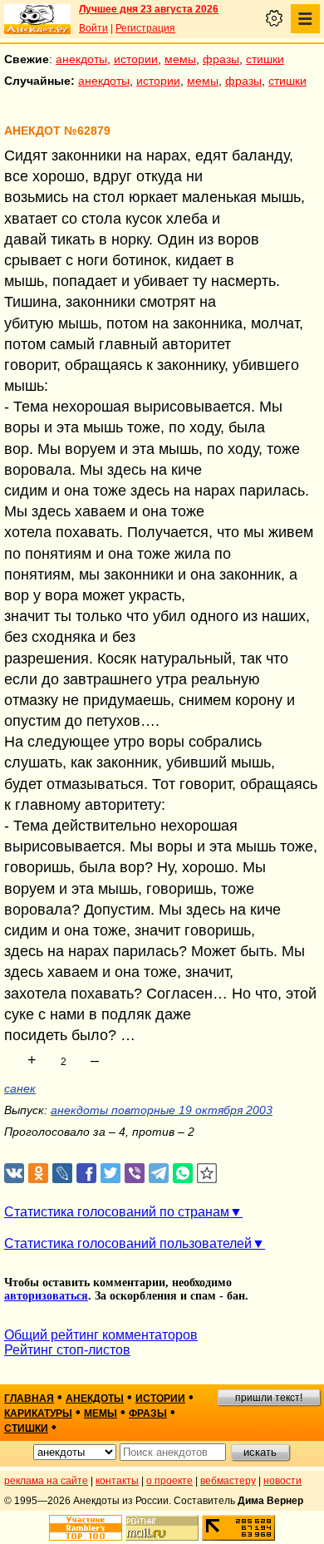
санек (20, 1088)
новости (282, 1481)
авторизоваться (46, 1296)
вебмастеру (228, 1481)
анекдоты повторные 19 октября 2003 (161, 1110)
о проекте (169, 1481)
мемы (180, 59)
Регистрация (145, 28)
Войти (93, 28)
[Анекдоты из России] (37, 19)
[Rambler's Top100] (85, 1528)
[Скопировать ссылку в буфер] (207, 1173)
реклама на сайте (46, 1481)
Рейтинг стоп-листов (67, 1350)
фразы (221, 59)
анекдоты (81, 59)
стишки (265, 59)
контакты (117, 1481)
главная (29, 1398)
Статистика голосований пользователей (128, 1243)
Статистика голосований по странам (116, 1212)
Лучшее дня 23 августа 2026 (148, 9)
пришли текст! (268, 1397)
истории (136, 59)
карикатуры (38, 1413)
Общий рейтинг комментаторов (101, 1335)
